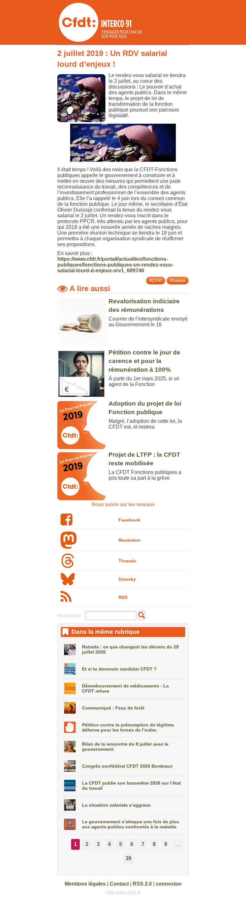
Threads (127, 560)
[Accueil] (99, 41)
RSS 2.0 (142, 884)
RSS (123, 597)
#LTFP (156, 280)
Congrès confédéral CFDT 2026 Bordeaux (127, 766)
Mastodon (130, 540)
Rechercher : (70, 615)
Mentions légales (85, 884)
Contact (119, 884)
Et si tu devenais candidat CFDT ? (119, 668)
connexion (169, 884)
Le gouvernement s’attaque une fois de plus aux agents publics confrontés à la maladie (130, 824)
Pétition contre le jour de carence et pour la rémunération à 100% (144, 361)
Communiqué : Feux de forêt (113, 707)
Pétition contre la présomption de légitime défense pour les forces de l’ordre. (128, 727)
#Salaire (177, 280)
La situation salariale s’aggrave (116, 805)
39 (128, 858)
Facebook (129, 520)
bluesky (127, 579)
